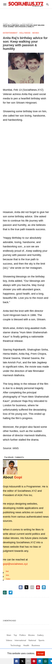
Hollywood (27, 23)
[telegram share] (10, 592)
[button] (26, 68)
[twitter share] (26, 587)
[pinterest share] (38, 587)
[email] (28, 661)
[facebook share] (21, 587)
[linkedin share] (44, 587)
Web (7, 575)
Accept (40, 653)
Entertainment (10, 33)
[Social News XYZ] (25, 4)
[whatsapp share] (5, 592)
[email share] (32, 587)
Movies (15, 23)
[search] (47, 4)
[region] (26, 13)
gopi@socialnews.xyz (15, 563)
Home (5, 23)
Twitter (8, 579)
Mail (7, 571)
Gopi (18, 477)
